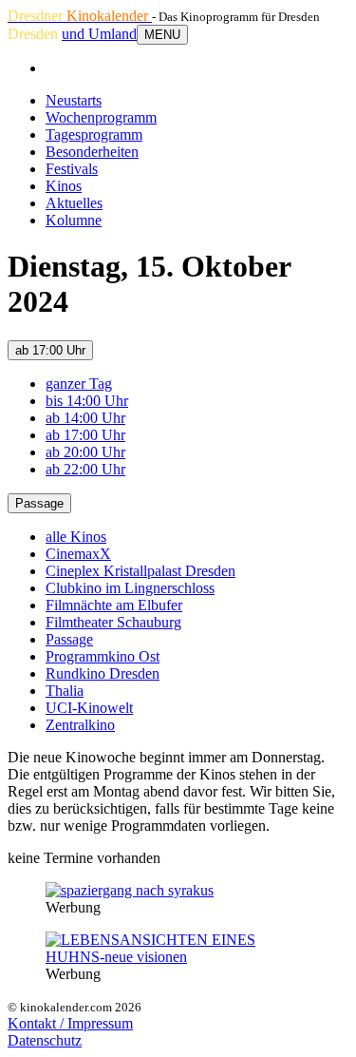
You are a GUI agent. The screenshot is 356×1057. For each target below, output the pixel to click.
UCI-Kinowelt (89, 708)
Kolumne (74, 220)
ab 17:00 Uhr (50, 350)
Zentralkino (80, 725)
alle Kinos (76, 536)
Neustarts (74, 100)
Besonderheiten (92, 152)
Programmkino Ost (102, 656)
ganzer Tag (79, 383)
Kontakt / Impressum (70, 1023)
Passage (39, 503)
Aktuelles (74, 203)
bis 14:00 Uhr (87, 401)
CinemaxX (78, 554)
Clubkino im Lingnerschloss (130, 588)
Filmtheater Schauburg (113, 622)
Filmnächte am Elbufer (114, 605)
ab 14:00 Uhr (85, 418)
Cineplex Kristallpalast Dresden (140, 571)
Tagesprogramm (94, 134)
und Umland (99, 34)
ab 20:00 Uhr (85, 452)
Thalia (65, 690)
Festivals (72, 169)
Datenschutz (45, 1040)
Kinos (64, 186)
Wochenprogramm (101, 117)
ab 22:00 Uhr (85, 469)
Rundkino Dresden (102, 673)
